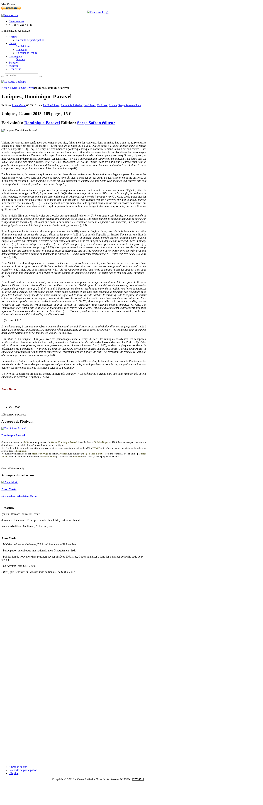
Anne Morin (19, 105)
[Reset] (40, 76)
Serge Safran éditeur (129, 105)
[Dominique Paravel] (13, 428)
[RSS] (9, 15)
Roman (113, 105)
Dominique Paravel (42, 122)
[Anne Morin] (9, 482)
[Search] (2, 76)
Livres (13, 87)
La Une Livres (25, 87)
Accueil (5, 87)
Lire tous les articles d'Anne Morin (18, 496)
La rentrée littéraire (71, 105)
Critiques (102, 105)
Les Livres (90, 105)
